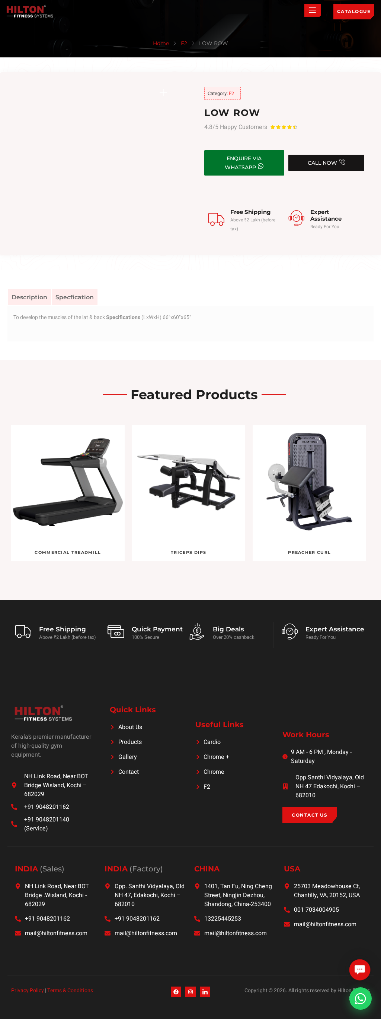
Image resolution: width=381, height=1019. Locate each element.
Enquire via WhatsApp (243, 163)
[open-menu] (312, 10)
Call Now (322, 163)
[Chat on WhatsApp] (360, 998)
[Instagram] (190, 992)
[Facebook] (176, 992)
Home (161, 43)
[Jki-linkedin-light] (205, 992)
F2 (184, 43)
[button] (360, 970)
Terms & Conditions (70, 990)
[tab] (29, 297)
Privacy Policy (27, 990)
